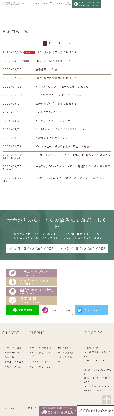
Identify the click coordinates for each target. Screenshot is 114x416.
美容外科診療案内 (41, 348)
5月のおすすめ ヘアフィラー (54, 121)
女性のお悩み (65, 348)
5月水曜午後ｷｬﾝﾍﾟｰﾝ (49, 112)
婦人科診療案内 (66, 353)
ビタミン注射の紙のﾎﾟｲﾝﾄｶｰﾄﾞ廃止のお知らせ (64, 146)
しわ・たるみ (65, 357)
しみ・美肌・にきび (41, 354)
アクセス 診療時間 (68, 3)
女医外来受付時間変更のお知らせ (56, 103)
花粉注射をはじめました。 (52, 138)
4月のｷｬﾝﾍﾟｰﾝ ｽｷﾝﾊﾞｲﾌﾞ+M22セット (60, 129)
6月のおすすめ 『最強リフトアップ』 (59, 95)
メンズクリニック (41, 367)
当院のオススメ (13, 367)
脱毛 (60, 362)
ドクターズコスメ (41, 362)
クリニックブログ (14, 362)
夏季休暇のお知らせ (48, 69)
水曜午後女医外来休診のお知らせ (56, 78)
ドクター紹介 (11, 353)
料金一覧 (60, 3)
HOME (28, 3)
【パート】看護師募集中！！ (53, 61)
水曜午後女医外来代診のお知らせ (56, 52)
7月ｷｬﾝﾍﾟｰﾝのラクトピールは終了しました (62, 86)
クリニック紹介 (13, 348)
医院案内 (77, 238)
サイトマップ (10, 408)
